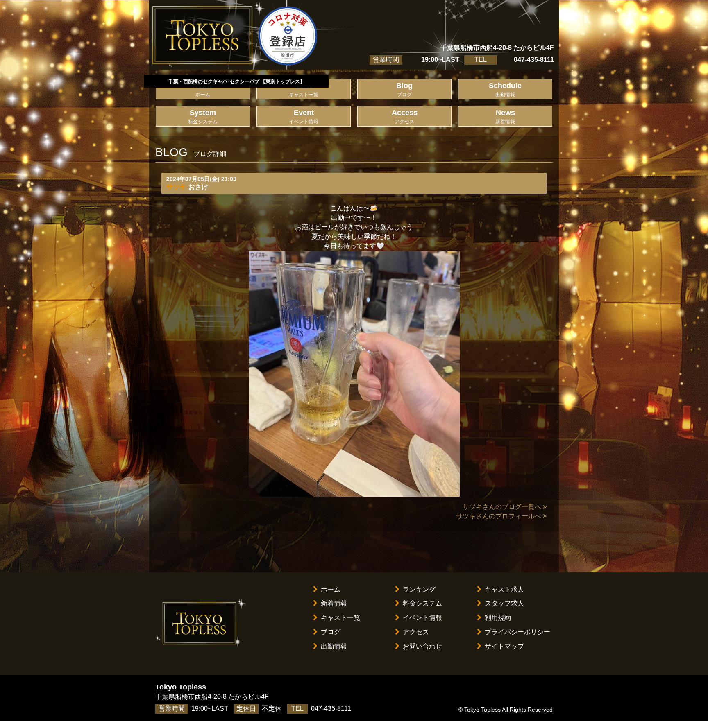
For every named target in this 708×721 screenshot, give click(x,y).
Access (405, 116)
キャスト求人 (504, 589)
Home (203, 89)
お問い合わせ (422, 646)
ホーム (330, 589)
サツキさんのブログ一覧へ (502, 506)
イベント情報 (422, 617)
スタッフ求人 (504, 603)
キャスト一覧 (340, 617)
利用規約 (498, 617)
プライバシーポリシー (517, 631)
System (203, 116)
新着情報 (334, 603)
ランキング (419, 589)
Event (303, 116)
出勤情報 (334, 646)
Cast (303, 89)
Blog (404, 89)
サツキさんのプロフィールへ (498, 516)
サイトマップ (504, 646)
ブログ (330, 631)
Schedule (505, 89)
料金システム (422, 603)
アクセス (416, 631)
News (505, 116)
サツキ (176, 186)
